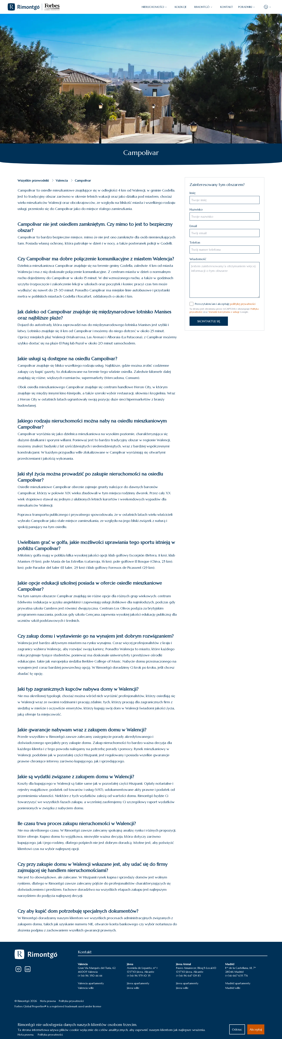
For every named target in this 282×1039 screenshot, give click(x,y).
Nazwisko (196, 209)
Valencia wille (86, 988)
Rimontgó (201, 7)
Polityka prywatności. (50, 1034)
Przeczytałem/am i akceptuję (225, 304)
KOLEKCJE (181, 7)
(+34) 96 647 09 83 (188, 975)
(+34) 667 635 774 (236, 975)
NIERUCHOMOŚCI (153, 7)
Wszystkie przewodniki (33, 180)
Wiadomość (198, 259)
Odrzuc (237, 1029)
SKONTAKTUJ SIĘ (208, 321)
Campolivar (83, 180)
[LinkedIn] (27, 969)
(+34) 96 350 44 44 (90, 975)
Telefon (195, 242)
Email (193, 226)
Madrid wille (232, 988)
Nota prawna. (26, 1034)
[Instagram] (18, 969)
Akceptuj (256, 1029)
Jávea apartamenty (138, 983)
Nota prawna (48, 1001)
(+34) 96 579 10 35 (138, 975)
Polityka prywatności (71, 1001)
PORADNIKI (245, 7)
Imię (192, 193)
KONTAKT (226, 7)
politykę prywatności (242, 304)
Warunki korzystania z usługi (224, 311)
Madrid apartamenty (237, 983)
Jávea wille (133, 988)
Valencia (62, 180)
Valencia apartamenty (91, 983)
